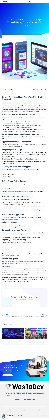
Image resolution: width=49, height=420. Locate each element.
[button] (30, 1)
